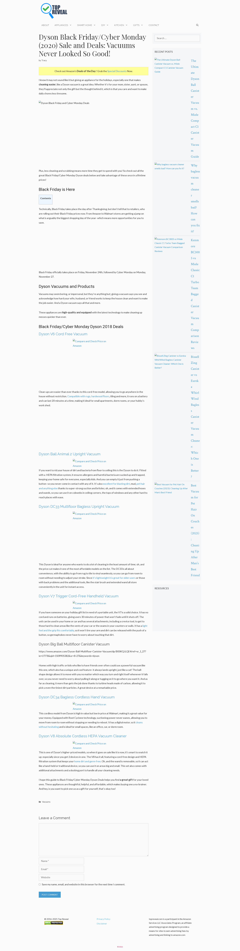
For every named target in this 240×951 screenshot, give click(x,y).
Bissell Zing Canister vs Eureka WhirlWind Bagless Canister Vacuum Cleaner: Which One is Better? (195, 417)
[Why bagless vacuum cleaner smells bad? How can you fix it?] (171, 166)
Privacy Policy (103, 919)
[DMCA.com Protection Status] (53, 924)
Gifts (136, 25)
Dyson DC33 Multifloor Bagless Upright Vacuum (79, 506)
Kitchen (119, 25)
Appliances (61, 25)
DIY (103, 25)
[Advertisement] (93, 249)
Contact (154, 25)
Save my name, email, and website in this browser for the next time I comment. (83, 884)
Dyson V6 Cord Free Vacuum (63, 334)
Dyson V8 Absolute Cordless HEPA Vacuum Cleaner (83, 736)
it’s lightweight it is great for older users (114, 577)
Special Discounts (117, 71)
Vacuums (46, 801)
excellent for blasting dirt (116, 483)
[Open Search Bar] (197, 25)
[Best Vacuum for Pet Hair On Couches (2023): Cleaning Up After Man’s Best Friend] (171, 488)
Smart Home (84, 25)
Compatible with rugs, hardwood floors (88, 396)
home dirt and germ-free (87, 761)
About (45, 25)
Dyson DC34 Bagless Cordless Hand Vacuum (77, 697)
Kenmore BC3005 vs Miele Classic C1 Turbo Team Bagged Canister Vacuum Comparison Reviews (195, 294)
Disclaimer (102, 923)
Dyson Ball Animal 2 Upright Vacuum (69, 454)
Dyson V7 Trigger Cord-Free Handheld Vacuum (78, 596)
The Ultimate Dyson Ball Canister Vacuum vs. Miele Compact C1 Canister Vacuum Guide (195, 109)
